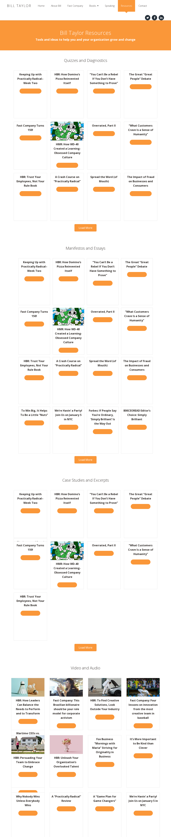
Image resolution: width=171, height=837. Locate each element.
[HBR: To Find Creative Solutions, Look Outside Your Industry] (104, 687)
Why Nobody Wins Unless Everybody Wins (28, 801)
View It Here (29, 721)
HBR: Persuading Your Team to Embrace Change (28, 762)
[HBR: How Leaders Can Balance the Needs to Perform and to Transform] (27, 687)
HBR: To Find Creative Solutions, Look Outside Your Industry (104, 705)
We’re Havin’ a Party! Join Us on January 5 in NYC (68, 415)
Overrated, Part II (104, 125)
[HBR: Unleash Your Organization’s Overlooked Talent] (66, 744)
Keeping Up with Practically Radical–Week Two (30, 79)
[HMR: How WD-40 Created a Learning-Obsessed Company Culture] (67, 130)
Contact (142, 5)
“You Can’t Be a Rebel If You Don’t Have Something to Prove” (104, 79)
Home (41, 5)
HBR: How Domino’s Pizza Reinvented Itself (67, 79)
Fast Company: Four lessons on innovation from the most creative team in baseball (143, 709)
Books (93, 5)
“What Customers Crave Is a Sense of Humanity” (140, 130)
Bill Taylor (19, 6)
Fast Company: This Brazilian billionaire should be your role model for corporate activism (66, 709)
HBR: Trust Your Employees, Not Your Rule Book (30, 181)
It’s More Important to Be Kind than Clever (143, 743)
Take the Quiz (31, 91)
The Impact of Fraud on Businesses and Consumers (140, 181)
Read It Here (35, 278)
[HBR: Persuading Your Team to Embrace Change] (27, 744)
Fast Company (75, 5)
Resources (126, 5)
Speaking (110, 5)
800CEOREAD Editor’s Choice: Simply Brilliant (136, 415)
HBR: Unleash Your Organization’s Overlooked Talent (66, 762)
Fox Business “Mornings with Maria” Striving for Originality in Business (104, 747)
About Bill (56, 5)
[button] (85, 227)
